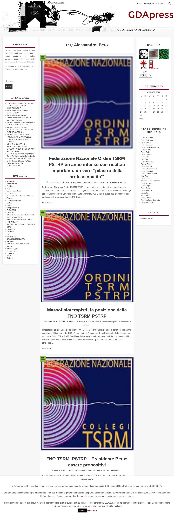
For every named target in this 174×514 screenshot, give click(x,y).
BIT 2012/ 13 (11, 193)
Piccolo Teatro (146, 164)
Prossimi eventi (12, 251)
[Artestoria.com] (153, 54)
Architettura (11, 186)
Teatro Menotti (146, 198)
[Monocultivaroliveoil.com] (164, 54)
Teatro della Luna (147, 162)
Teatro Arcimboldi (147, 140)
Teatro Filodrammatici (149, 169)
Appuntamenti (12, 184)
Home (138, 4)
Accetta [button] (82, 510)
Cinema (9, 198)
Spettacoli (10, 253)
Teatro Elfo (145, 157)
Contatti (159, 4)
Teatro (9, 256)
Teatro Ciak (145, 152)
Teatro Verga (145, 186)
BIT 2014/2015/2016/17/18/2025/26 (20, 196)
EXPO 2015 (11, 210)
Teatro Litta (145, 178)
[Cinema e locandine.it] (143, 54)
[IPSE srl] (143, 64)
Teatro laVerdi (146, 142)
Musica (9, 246)
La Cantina (11, 229)
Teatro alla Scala (147, 138)
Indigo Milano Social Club (16, 115)
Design (9, 205)
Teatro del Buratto (147, 183)
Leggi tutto (92, 510)
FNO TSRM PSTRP (96, 182)
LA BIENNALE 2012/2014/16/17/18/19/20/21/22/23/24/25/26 (21, 224)
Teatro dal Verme (147, 202)
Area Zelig (144, 176)
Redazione (149, 4)
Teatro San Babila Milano (150, 147)
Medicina (10, 241)
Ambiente (10, 181)
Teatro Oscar (145, 188)
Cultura (9, 203)
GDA (67, 182)
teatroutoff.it (145, 195)
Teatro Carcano (146, 154)
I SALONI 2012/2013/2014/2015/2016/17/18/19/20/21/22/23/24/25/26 (21, 215)
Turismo (10, 258)
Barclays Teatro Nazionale (150, 181)
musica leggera (12, 248)
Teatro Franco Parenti (149, 174)
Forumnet (144, 159)
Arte (8, 188)
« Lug (141, 119)
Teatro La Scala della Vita (150, 200)
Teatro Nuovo (146, 150)
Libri (8, 234)
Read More (46, 202)
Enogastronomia (13, 208)
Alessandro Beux (80, 182)
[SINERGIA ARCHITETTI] (145, 73)
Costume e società (14, 200)
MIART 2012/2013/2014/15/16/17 (19, 244)
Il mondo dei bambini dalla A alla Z (19, 220)
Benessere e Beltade (14, 191)
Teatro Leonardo (147, 171)
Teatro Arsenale (146, 190)
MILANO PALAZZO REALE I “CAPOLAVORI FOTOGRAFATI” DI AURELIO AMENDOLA (20, 129)
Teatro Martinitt (146, 167)
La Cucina (10, 232)
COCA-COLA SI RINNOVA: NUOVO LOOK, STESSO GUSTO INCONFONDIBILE (20, 105)
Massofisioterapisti (109, 322)
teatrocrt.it (144, 193)
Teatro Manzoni (146, 145)
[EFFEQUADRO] (153, 64)
